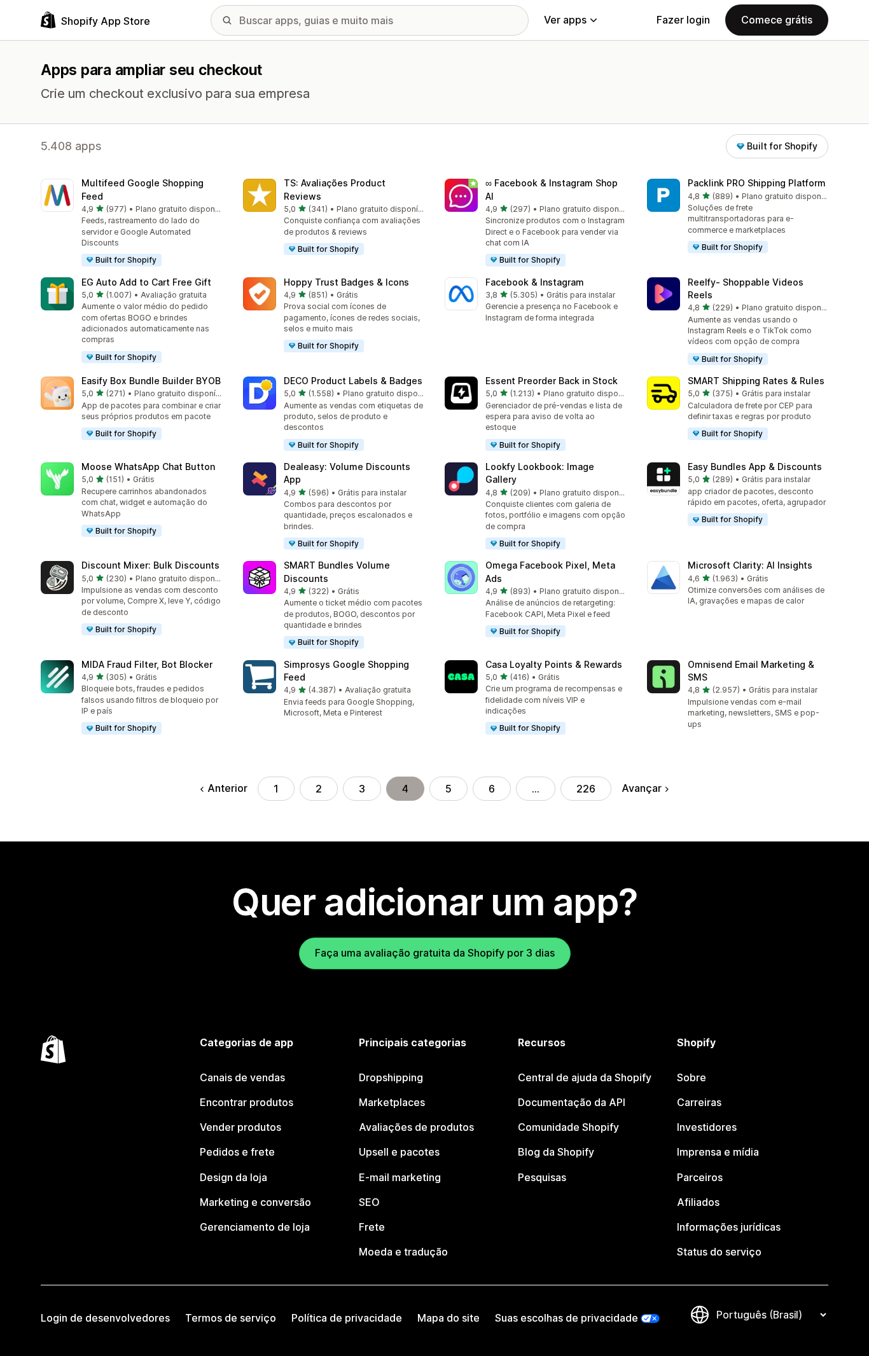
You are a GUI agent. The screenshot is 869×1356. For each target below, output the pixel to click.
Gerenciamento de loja (255, 1227)
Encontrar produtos (246, 1102)
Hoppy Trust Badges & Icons (346, 282)
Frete (372, 1227)
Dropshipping (391, 1077)
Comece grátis (776, 19)
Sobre (691, 1077)
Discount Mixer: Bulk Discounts (150, 565)
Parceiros (700, 1177)
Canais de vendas (242, 1077)
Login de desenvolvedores (105, 1317)
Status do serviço (719, 1251)
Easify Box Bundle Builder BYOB (151, 380)
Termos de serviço (230, 1317)
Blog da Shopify (556, 1151)
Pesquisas (542, 1177)
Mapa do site (448, 1317)
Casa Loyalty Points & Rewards (553, 664)
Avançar (642, 788)
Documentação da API (571, 1102)
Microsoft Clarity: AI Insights (750, 565)
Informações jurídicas (729, 1227)
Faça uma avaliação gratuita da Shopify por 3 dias (435, 952)
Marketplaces (392, 1102)
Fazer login (683, 19)
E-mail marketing (400, 1177)
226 (585, 788)
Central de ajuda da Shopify (584, 1077)
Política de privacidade (346, 1317)
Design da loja (233, 1177)
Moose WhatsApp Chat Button (148, 466)
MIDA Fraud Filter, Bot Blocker (146, 664)
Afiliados (698, 1202)
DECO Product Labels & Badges (353, 380)
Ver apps (565, 19)
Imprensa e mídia (718, 1151)
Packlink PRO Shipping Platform (757, 182)
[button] (132, 223)
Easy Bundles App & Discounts (755, 466)
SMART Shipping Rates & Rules (756, 380)
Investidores (707, 1127)
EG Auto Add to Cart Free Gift (146, 282)
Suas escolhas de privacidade (566, 1317)
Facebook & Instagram (534, 282)
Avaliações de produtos (416, 1127)
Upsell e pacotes (399, 1151)
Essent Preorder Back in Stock (551, 380)
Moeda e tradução (403, 1251)
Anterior (227, 788)
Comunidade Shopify (568, 1127)
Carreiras (699, 1102)
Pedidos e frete (237, 1151)
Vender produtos (240, 1127)
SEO (369, 1202)
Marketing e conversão (255, 1202)
